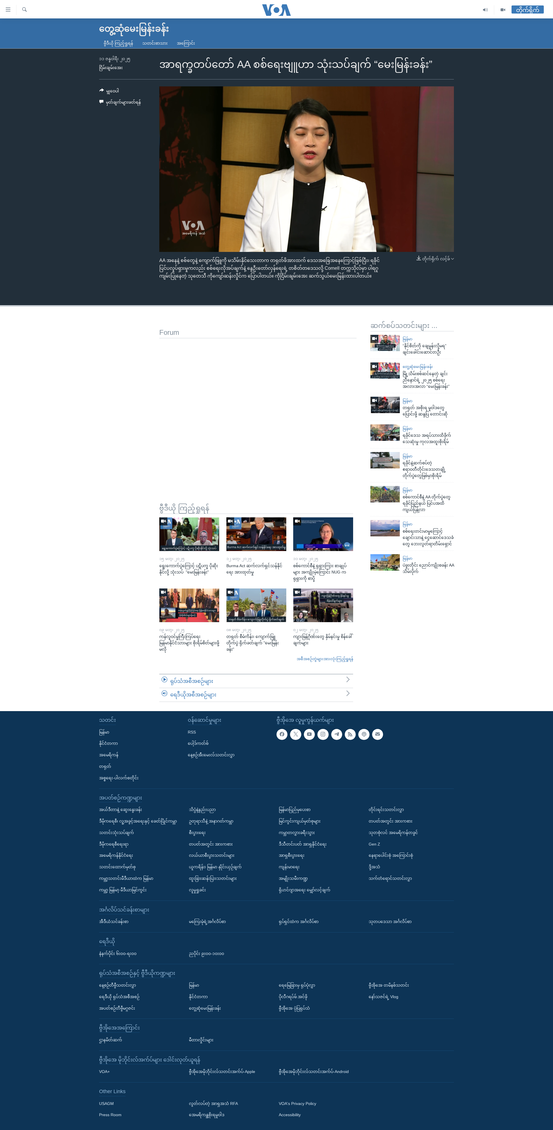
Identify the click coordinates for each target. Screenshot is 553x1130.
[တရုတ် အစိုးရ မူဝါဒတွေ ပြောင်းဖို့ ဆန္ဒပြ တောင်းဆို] (385, 405)
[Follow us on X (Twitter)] (295, 734)
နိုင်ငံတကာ (108, 743)
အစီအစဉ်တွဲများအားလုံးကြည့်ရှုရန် (325, 659)
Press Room (110, 1115)
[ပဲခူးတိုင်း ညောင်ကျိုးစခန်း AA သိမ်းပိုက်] (385, 562)
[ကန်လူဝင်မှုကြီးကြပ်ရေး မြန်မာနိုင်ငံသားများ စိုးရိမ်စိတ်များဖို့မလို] (189, 605)
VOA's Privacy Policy (297, 1103)
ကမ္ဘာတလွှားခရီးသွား (297, 832)
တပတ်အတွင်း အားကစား (211, 844)
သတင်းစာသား (155, 43)
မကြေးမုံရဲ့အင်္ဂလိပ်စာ (207, 921)
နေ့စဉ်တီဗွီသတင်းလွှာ (117, 985)
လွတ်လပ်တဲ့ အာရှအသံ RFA (213, 1103)
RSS (192, 732)
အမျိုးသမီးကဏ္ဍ (293, 878)
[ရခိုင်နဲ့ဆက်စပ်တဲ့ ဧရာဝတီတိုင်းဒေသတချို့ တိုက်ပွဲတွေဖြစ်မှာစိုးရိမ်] (385, 460)
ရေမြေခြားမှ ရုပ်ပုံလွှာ (297, 985)
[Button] (109, 92)
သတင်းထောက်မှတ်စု (117, 867)
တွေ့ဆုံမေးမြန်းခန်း (418, 366)
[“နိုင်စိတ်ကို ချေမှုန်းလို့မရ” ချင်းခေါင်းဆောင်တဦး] (385, 343)
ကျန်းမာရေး (289, 867)
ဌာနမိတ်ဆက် (110, 1040)
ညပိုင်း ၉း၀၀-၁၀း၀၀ (206, 953)
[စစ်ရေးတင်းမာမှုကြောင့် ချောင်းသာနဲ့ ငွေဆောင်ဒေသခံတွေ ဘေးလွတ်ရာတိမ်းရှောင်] (385, 528)
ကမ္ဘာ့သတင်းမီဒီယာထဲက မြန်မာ (126, 878)
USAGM (106, 1103)
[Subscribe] (377, 734)
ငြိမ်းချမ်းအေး (111, 67)
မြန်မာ (407, 339)
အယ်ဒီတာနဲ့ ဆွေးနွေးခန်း (120, 809)
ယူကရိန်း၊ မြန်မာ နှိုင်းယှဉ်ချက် (215, 867)
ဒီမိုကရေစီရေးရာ (113, 844)
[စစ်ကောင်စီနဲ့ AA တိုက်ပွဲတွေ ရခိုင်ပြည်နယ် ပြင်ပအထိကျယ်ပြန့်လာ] (385, 494)
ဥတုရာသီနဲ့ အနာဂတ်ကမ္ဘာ (211, 821)
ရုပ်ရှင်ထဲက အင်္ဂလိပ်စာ (299, 921)
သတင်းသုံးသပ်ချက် (116, 832)
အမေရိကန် (108, 755)
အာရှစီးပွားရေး (291, 855)
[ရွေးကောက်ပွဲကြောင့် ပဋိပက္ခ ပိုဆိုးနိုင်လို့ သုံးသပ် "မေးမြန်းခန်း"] (189, 534)
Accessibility (290, 1115)
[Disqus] (258, 410)
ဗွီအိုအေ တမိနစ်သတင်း (389, 985)
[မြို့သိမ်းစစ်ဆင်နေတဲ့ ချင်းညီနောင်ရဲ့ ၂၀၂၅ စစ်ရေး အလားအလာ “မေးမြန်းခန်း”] (385, 370)
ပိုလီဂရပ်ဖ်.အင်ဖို (293, 996)
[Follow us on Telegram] (336, 734)
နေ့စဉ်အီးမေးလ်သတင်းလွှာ (211, 755)
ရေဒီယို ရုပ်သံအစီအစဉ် (119, 996)
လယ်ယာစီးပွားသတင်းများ (211, 855)
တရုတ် (105, 766)
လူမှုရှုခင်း (197, 890)
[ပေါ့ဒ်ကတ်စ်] (363, 734)
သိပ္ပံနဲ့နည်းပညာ (202, 809)
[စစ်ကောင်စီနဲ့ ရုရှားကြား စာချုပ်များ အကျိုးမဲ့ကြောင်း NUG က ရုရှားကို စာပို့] (323, 534)
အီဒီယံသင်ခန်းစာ (113, 921)
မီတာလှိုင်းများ (201, 1040)
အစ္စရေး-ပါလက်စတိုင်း (119, 778)
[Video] (503, 10)
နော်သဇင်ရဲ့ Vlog (383, 996)
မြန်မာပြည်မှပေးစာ (294, 809)
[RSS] (350, 734)
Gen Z (374, 844)
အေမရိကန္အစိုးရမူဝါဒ (206, 1115)
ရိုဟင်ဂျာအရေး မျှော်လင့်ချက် (304, 890)
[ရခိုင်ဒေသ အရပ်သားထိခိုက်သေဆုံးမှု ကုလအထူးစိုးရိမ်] (385, 432)
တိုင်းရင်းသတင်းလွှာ (386, 809)
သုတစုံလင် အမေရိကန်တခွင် (393, 832)
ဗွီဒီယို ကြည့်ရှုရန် (118, 43)
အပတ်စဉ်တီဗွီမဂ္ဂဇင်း (117, 1008)
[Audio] (485, 10)
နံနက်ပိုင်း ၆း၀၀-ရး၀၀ (118, 953)
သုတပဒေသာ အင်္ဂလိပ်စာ (390, 921)
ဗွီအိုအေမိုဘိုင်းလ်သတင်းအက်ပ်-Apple (222, 1071)
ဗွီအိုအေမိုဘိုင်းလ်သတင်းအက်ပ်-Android (314, 1071)
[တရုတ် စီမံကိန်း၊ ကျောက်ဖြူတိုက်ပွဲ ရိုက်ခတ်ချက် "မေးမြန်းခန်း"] (256, 605)
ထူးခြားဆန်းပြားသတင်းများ (213, 878)
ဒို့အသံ (374, 867)
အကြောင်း (186, 43)
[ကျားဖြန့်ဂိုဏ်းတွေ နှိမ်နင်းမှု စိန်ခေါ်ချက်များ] (323, 605)
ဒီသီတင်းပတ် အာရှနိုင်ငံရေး (303, 844)
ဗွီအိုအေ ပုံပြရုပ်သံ (294, 1008)
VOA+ (104, 1071)
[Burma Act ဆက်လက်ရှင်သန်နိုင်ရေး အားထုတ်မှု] (256, 534)
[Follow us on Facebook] (281, 734)
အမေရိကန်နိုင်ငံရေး (116, 855)
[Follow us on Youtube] (309, 734)
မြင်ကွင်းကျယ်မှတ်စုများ (300, 821)
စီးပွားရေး (197, 832)
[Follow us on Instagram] (322, 734)
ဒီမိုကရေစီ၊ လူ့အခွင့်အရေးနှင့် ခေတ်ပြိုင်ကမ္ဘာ (138, 821)
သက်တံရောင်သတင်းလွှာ (390, 878)
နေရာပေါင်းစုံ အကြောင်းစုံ (391, 855)
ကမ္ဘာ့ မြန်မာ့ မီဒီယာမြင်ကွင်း (123, 890)
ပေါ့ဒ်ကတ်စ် (198, 743)
